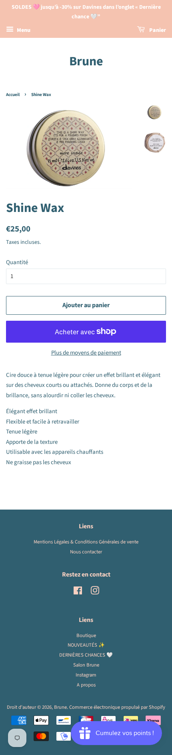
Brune (86, 61)
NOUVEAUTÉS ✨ (86, 645)
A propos (86, 684)
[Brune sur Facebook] (77, 592)
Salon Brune (86, 665)
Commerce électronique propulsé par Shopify (117, 707)
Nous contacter (86, 551)
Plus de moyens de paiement (86, 353)
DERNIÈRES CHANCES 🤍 (86, 655)
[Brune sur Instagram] (94, 592)
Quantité (17, 262)
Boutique (86, 635)
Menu (23, 30)
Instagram (86, 675)
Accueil (13, 94)
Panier (157, 30)
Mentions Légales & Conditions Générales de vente (86, 541)
